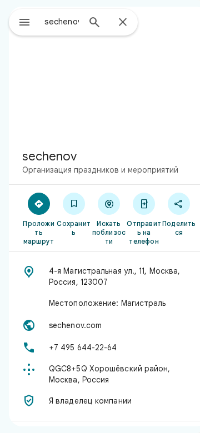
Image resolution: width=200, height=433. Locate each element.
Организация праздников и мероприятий (100, 170)
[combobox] (61, 21)
